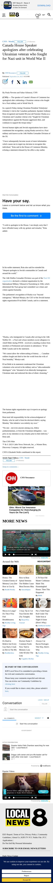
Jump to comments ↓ (10, 467)
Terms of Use (19, 834)
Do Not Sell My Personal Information (17, 843)
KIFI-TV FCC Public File (31, 837)
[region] (26, 733)
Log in (40, 700)
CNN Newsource (10, 73)
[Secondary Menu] (5, 15)
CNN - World (24, 458)
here (6, 691)
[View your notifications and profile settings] (48, 718)
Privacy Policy (31, 834)
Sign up (46, 700)
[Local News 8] (17, 15)
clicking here (10, 684)
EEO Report (7, 834)
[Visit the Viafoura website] (45, 766)
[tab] (9, 718)
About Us (16, 837)
